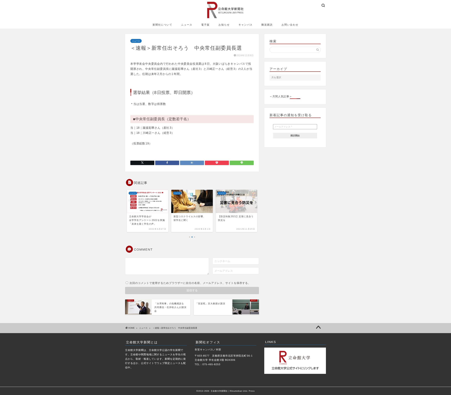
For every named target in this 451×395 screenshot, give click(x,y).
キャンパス (246, 24)
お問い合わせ (290, 24)
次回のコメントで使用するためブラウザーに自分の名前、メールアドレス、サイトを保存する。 (190, 282)
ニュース (186, 24)
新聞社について (162, 24)
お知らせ (224, 24)
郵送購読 (267, 24)
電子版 (205, 24)
